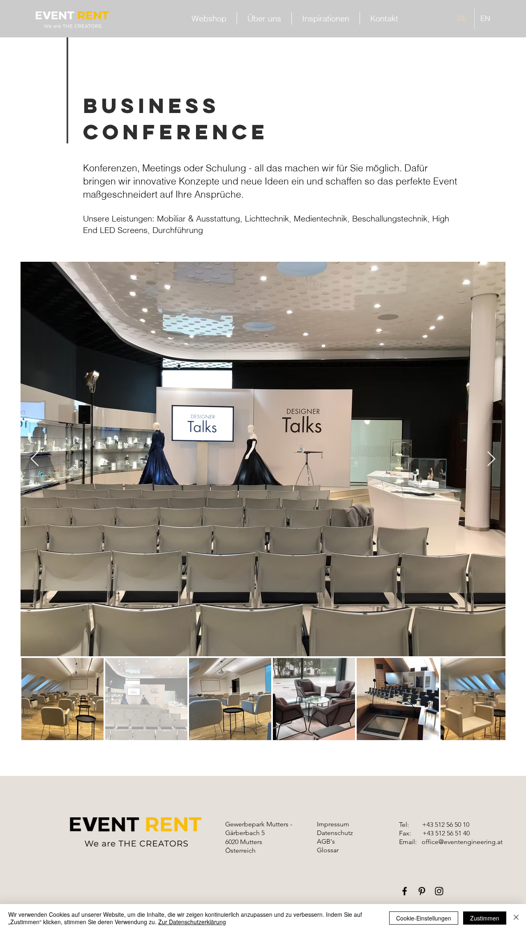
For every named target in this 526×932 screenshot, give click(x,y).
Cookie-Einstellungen (423, 918)
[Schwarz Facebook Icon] (404, 891)
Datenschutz (335, 833)
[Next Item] (491, 459)
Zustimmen (484, 918)
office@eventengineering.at (462, 842)
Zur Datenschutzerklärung (192, 922)
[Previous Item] (34, 459)
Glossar (328, 850)
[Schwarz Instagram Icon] (439, 891)
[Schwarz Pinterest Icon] (421, 891)
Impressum (333, 824)
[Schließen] (516, 918)
